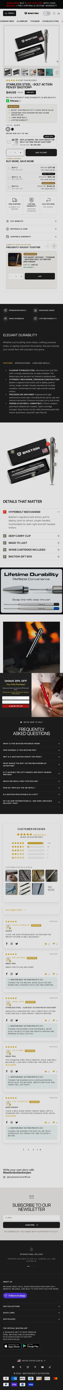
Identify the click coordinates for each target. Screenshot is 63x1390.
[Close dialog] (61, 675)
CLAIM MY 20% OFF (16, 706)
